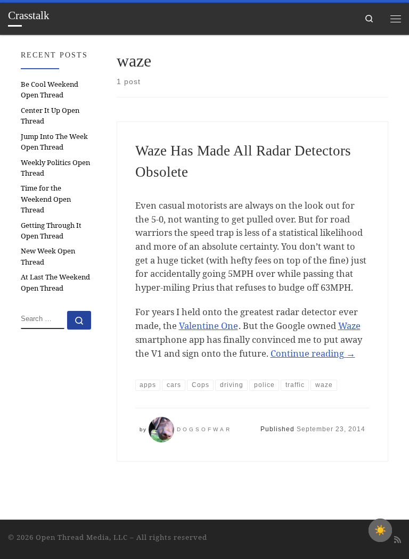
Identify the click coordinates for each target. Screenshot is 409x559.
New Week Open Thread (48, 256)
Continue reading (313, 353)
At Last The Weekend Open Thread (55, 282)
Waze (349, 325)
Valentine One (208, 325)
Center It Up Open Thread (50, 115)
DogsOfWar (204, 429)
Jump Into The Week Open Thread (54, 141)
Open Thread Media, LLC (82, 537)
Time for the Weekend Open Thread (46, 199)
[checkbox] (380, 530)
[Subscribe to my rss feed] (397, 539)
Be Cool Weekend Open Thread (49, 89)
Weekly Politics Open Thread (55, 168)
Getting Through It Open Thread (51, 230)
